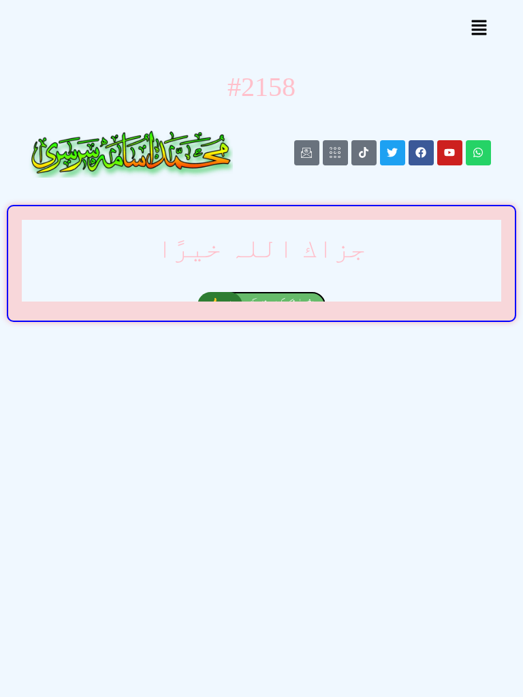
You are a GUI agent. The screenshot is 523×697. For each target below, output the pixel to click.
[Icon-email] (306, 152)
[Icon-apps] (335, 152)
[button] (479, 29)
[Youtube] (449, 152)
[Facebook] (421, 152)
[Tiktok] (364, 152)
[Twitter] (392, 152)
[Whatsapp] (478, 152)
